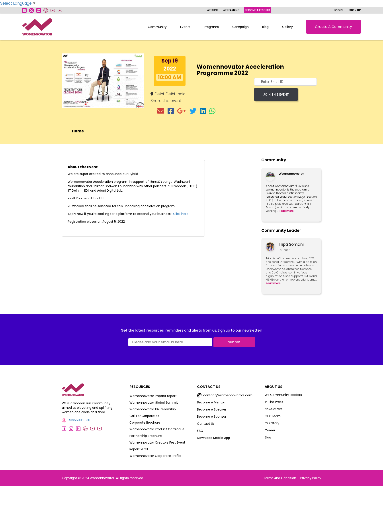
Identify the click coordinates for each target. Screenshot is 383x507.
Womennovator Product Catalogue (156, 429)
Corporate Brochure (144, 422)
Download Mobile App (213, 438)
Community (157, 27)
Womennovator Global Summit (153, 402)
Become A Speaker (211, 409)
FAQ (200, 430)
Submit (234, 342)
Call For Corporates (144, 416)
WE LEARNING (231, 10)
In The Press (274, 402)
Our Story (272, 423)
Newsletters (274, 409)
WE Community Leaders (283, 395)
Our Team (273, 416)
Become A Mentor (211, 402)
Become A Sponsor (211, 416)
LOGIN (338, 10)
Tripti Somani (291, 244)
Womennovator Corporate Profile (155, 456)
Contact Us (206, 423)
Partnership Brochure (145, 436)
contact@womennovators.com (224, 395)
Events (185, 27)
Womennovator (291, 173)
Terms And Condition (279, 478)
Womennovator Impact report (153, 396)
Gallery (287, 27)
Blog (265, 27)
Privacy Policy (310, 478)
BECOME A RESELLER (257, 10)
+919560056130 (78, 420)
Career (270, 430)
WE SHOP (213, 10)
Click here (180, 214)
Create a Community (333, 26)
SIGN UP (355, 10)
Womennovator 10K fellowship (152, 409)
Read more (286, 211)
